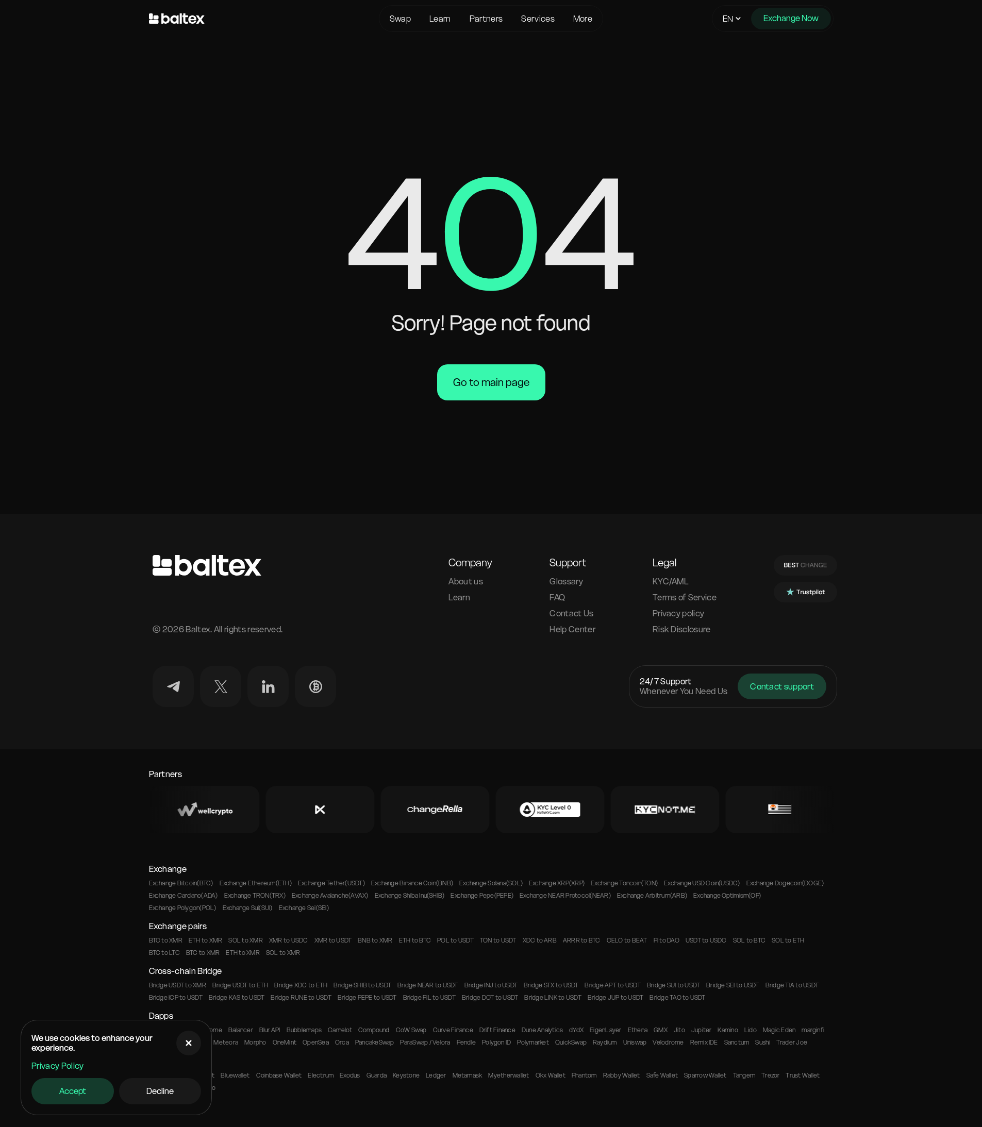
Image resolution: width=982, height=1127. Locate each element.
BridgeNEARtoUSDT (427, 985)
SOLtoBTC (749, 940)
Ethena (637, 1030)
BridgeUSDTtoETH (240, 985)
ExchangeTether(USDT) (331, 883)
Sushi (762, 1042)
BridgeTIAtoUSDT (792, 985)
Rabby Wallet (621, 1075)
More (582, 18)
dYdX (576, 1030)
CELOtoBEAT (627, 940)
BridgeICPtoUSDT (176, 998)
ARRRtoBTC (582, 940)
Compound (374, 1030)
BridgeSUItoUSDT (673, 985)
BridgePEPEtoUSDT (367, 998)
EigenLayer (605, 1030)
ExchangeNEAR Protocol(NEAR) (565, 896)
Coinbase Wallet (279, 1075)
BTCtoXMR (165, 940)
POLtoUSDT (455, 940)
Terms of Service (685, 597)
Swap (400, 18)
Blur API (269, 1030)
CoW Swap (411, 1030)
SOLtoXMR (245, 940)
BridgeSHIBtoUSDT (362, 985)
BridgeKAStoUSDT (236, 998)
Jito (679, 1030)
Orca (342, 1042)
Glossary (566, 581)
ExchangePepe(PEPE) (482, 896)
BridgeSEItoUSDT (732, 985)
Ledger (436, 1075)
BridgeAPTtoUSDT (612, 985)
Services (538, 18)
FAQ (557, 597)
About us (465, 581)
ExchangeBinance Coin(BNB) (412, 883)
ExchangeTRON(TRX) (255, 896)
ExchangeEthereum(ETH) (256, 883)
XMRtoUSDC (288, 940)
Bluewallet (235, 1075)
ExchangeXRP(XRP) (557, 883)
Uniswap (635, 1042)
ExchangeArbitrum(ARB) (652, 896)
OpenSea (316, 1042)
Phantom (584, 1075)
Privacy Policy (57, 1066)
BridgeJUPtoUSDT (615, 998)
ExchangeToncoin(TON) (624, 883)
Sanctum (737, 1042)
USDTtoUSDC (706, 940)
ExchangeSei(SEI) (304, 908)
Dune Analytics (542, 1030)
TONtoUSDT (498, 940)
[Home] (261, 18)
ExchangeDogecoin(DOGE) (785, 883)
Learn (440, 18)
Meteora (225, 1042)
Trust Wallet (803, 1075)
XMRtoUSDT (333, 940)
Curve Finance (453, 1030)
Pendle (466, 1042)
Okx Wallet (550, 1075)
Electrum (321, 1075)
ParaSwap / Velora (425, 1042)
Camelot (340, 1030)
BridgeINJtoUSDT (491, 985)
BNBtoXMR (375, 940)
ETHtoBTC (415, 940)
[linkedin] (268, 686)
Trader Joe (791, 1042)
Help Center (572, 629)
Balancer (240, 1030)
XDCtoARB (540, 940)
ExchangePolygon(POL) (183, 908)
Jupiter (701, 1030)
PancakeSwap (374, 1042)
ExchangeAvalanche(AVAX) (330, 896)
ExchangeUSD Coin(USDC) (702, 883)
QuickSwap (571, 1042)
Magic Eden (779, 1030)
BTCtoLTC (164, 953)
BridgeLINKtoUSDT (552, 998)
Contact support (782, 686)
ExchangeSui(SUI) (248, 908)
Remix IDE (704, 1042)
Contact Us (571, 613)
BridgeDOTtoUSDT (490, 998)
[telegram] (173, 686)
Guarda (377, 1075)
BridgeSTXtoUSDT (551, 985)
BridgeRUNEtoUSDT (301, 998)
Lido (750, 1030)
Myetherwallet (508, 1075)
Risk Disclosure (682, 629)
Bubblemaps (304, 1030)
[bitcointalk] (315, 686)
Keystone (406, 1075)
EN (728, 18)
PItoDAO (666, 940)
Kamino (728, 1030)
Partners (486, 18)
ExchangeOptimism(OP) (727, 896)
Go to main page (491, 382)
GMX (661, 1030)
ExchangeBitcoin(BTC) (181, 883)
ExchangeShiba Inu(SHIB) (410, 896)
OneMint (285, 1042)
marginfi (813, 1030)
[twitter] (220, 686)
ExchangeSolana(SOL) (491, 883)
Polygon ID (496, 1042)
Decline (160, 1091)
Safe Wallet (662, 1075)
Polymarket (532, 1042)
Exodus (350, 1075)
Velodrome (668, 1042)
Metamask (467, 1075)
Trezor (770, 1075)
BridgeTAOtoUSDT (677, 998)
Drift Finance (497, 1030)
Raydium (605, 1042)
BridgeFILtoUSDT (429, 998)
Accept (72, 1091)
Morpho (255, 1042)
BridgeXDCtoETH (300, 985)
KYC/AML (671, 581)
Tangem (744, 1075)
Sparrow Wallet (705, 1075)
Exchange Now (791, 18)
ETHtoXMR (205, 940)
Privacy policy (678, 613)
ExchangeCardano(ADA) (183, 896)
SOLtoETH (788, 940)
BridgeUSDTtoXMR (177, 985)
